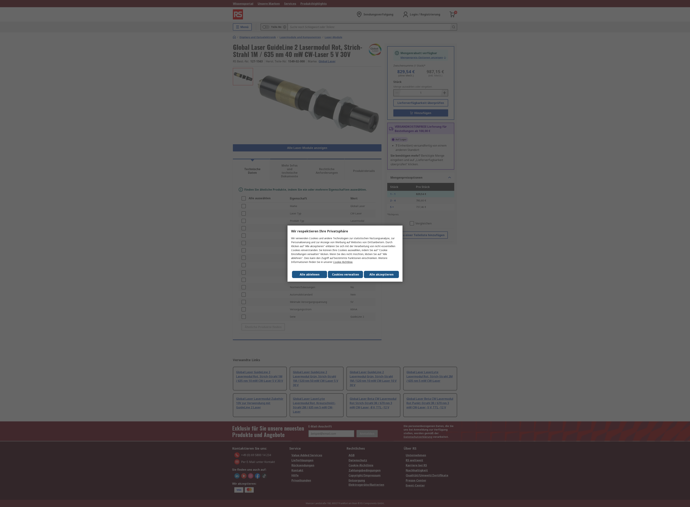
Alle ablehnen (309, 274)
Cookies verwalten (345, 274)
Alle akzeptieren (381, 274)
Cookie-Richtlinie (343, 262)
